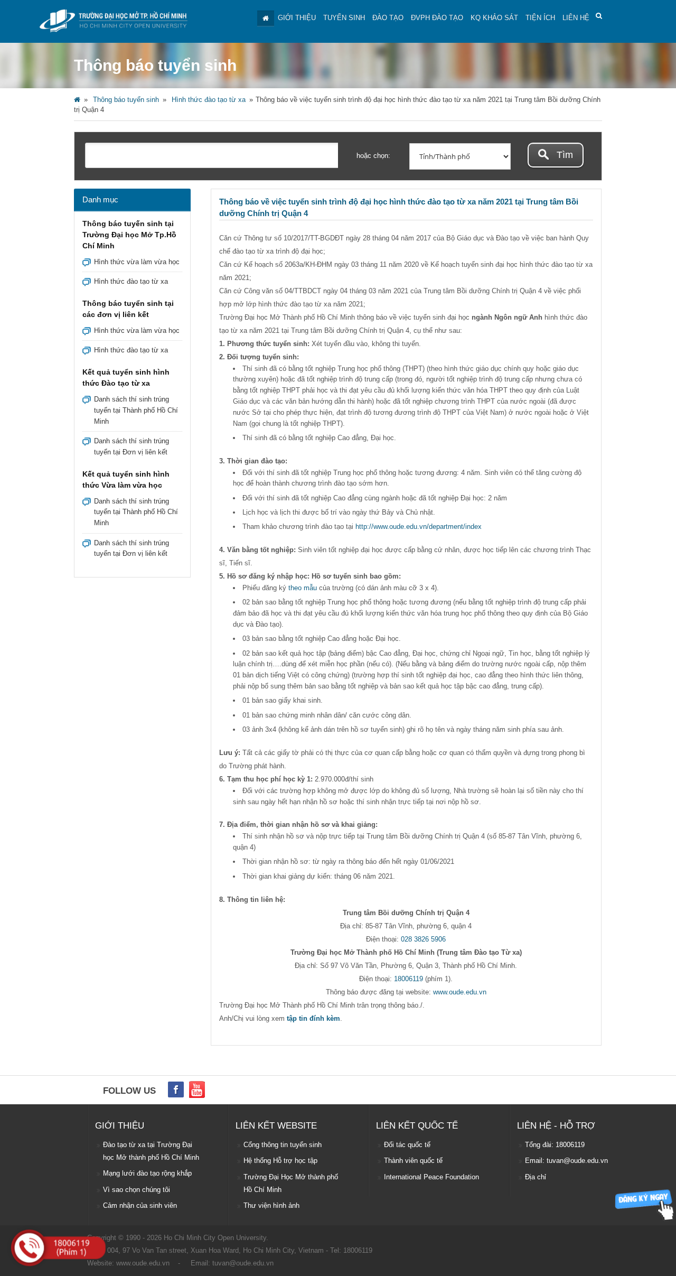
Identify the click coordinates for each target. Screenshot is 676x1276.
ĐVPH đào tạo (437, 18)
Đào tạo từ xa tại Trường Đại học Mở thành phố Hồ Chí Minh (151, 1151)
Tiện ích (540, 18)
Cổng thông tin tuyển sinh (282, 1145)
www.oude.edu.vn (459, 992)
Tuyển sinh (344, 18)
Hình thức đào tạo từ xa (209, 100)
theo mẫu (302, 588)
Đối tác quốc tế (407, 1145)
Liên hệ (575, 18)
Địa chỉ (535, 1177)
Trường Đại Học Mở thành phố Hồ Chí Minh (290, 1183)
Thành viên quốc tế (413, 1161)
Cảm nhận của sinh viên (140, 1205)
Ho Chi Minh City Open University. (216, 1238)
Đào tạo (387, 18)
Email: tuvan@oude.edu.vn (566, 1161)
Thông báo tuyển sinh (126, 100)
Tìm (563, 155)
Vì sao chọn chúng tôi (136, 1190)
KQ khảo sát (494, 18)
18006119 (408, 979)
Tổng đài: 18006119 (555, 1145)
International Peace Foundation (431, 1177)
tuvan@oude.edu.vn (243, 1263)
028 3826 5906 (423, 939)
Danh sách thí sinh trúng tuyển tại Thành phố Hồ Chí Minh (136, 410)
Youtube (197, 1089)
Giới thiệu (297, 18)
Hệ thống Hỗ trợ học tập (280, 1161)
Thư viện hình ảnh (271, 1205)
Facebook (176, 1089)
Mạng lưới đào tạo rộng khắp (147, 1173)
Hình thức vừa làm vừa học (137, 262)
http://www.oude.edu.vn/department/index (418, 526)
